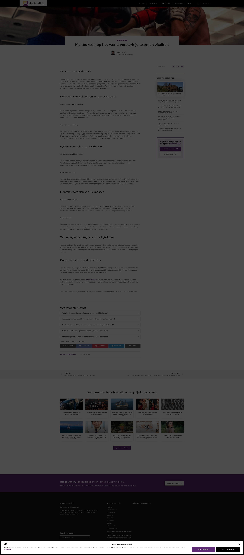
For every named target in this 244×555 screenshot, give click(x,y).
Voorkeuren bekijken (228, 549)
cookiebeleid (7, 549)
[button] (239, 544)
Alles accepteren (203, 549)
